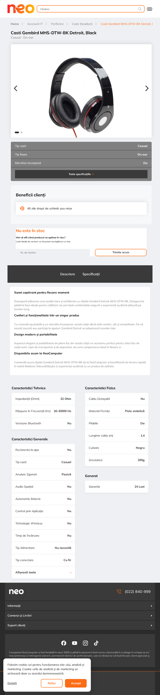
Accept (76, 683)
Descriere (67, 274)
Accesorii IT (35, 24)
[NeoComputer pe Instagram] (85, 643)
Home (15, 24)
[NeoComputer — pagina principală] (16, 592)
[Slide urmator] (147, 89)
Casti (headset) (82, 24)
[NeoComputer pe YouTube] (74, 643)
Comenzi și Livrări (19, 615)
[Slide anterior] (15, 89)
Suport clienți (16, 625)
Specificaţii (91, 274)
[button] (17, 133)
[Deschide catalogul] (149, 9)
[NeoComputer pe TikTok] (96, 643)
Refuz (52, 683)
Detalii (12, 683)
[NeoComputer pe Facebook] (63, 643)
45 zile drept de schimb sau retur (49, 208)
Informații (14, 605)
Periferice (57, 24)
